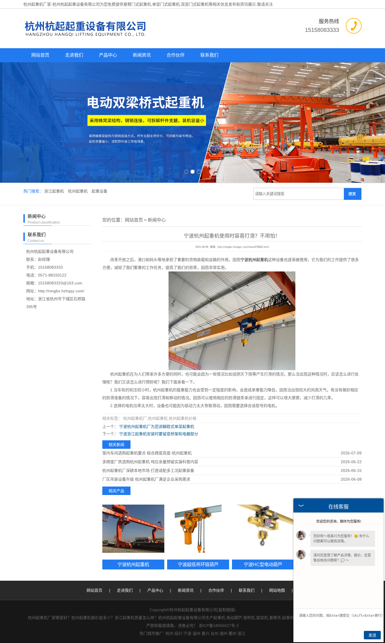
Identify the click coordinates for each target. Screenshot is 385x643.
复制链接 (226, 609)
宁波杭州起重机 (133, 564)
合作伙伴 (176, 55)
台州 (214, 633)
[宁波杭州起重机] (133, 529)
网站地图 (277, 590)
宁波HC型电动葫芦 (263, 564)
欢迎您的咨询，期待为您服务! (338, 521)
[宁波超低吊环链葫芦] (198, 529)
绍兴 (178, 633)
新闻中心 (157, 220)
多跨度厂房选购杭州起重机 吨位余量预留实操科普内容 (150, 461)
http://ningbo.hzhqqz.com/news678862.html (243, 247)
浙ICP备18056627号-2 (219, 625)
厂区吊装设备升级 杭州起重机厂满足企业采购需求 (146, 479)
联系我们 (209, 55)
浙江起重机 (54, 191)
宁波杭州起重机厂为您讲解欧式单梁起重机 (156, 426)
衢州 (232, 633)
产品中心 (108, 55)
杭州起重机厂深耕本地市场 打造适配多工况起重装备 (148, 470)
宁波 (187, 633)
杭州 (169, 633)
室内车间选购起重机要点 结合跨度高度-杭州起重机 (147, 453)
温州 (196, 633)
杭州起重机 (78, 191)
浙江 (241, 633)
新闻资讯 (142, 55)
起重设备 (99, 191)
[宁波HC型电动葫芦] (263, 529)
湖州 (223, 633)
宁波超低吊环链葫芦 (198, 564)
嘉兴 (205, 633)
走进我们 (74, 55)
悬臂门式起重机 (137, 4)
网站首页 (40, 55)
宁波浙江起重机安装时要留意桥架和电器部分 (158, 434)
